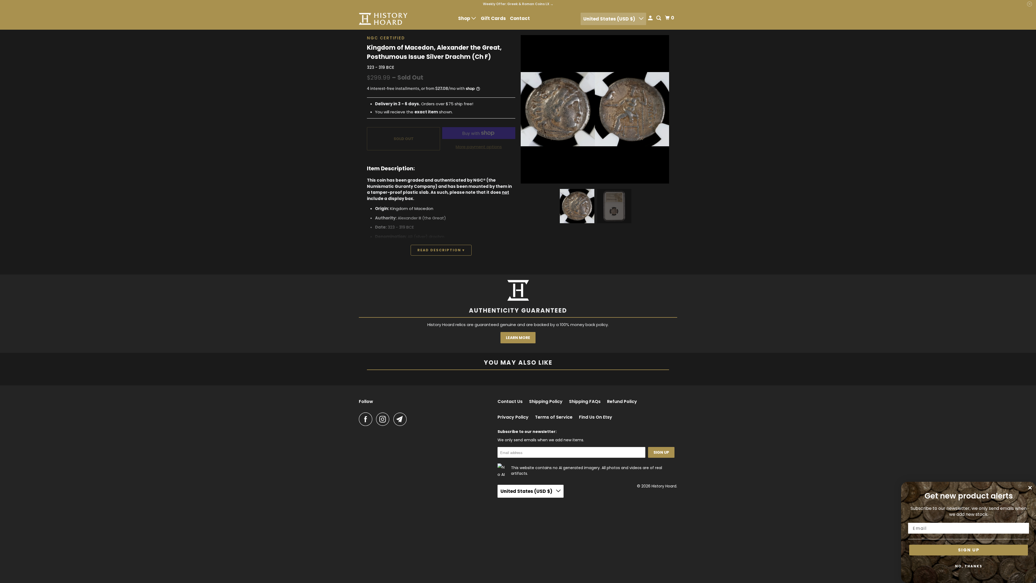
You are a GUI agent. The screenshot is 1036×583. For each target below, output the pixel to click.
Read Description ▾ (441, 250)
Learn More (518, 337)
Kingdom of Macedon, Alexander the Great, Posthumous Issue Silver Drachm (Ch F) (434, 52)
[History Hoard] (383, 19)
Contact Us (510, 402)
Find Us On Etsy (595, 417)
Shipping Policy (546, 402)
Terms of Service (553, 417)
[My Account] (651, 18)
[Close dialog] (1030, 487)
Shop (464, 18)
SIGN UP (968, 550)
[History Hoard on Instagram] (384, 419)
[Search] (659, 18)
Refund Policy (622, 402)
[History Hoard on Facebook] (367, 419)
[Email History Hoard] (401, 419)
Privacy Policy (513, 417)
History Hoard (664, 486)
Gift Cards (493, 18)
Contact (520, 18)
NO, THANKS (968, 566)
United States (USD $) (609, 19)
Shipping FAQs (585, 402)
